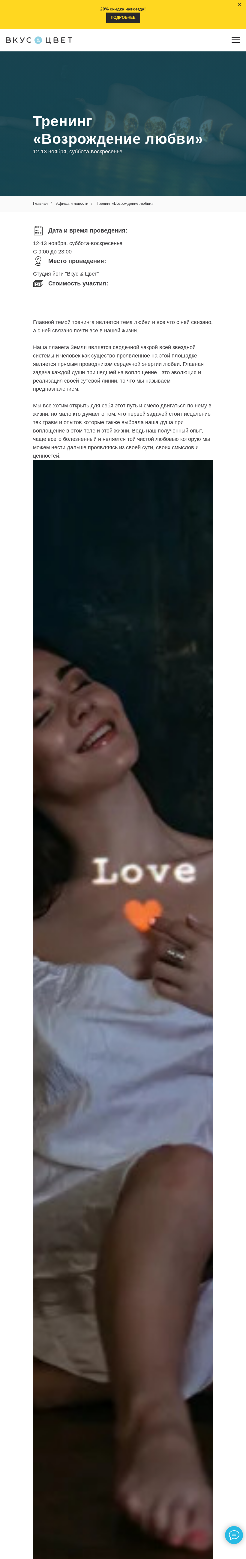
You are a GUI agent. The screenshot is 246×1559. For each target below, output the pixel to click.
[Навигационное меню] (236, 40)
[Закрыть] (239, 4)
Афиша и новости (72, 682)
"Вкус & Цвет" (82, 753)
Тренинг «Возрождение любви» (125, 682)
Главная (40, 682)
